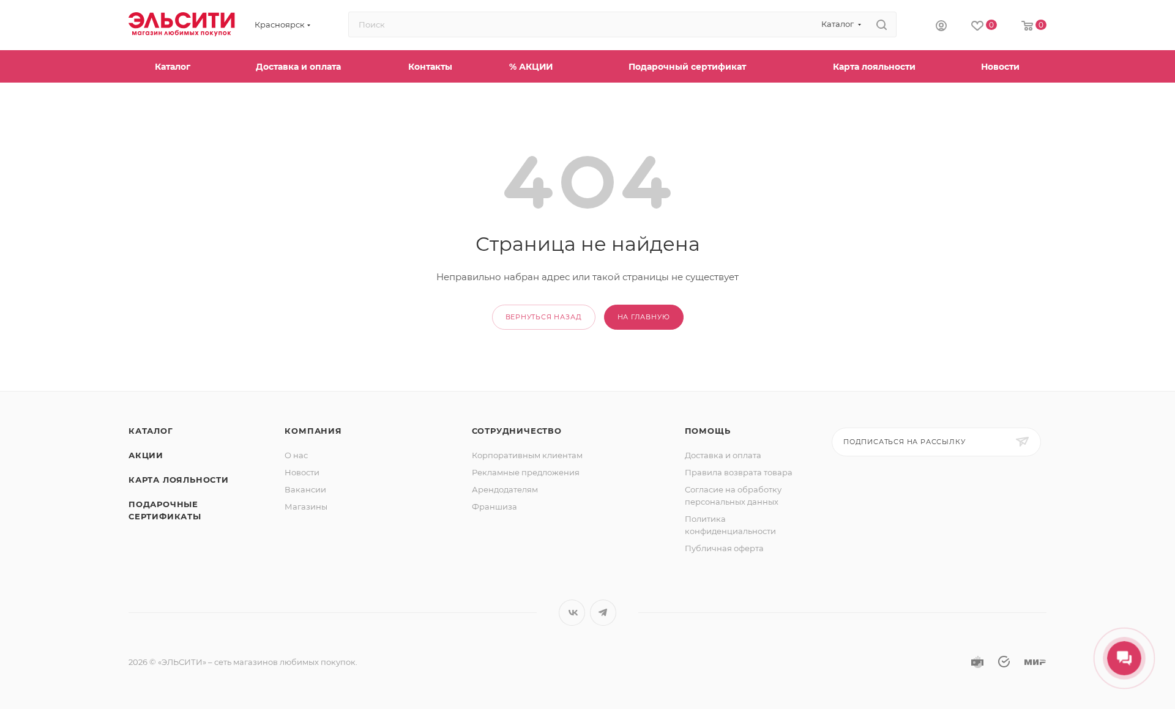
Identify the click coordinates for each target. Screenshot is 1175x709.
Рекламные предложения (526, 472)
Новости (302, 472)
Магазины (306, 506)
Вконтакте (572, 612)
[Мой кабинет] (941, 25)
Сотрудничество (517, 431)
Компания (313, 431)
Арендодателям (505, 489)
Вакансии (305, 489)
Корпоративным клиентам (527, 455)
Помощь (708, 431)
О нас (296, 455)
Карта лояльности (179, 479)
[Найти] (882, 24)
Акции (146, 455)
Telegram (603, 612)
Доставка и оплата (723, 455)
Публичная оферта (724, 548)
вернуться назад (543, 317)
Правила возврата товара (739, 472)
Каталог (151, 431)
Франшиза (494, 506)
